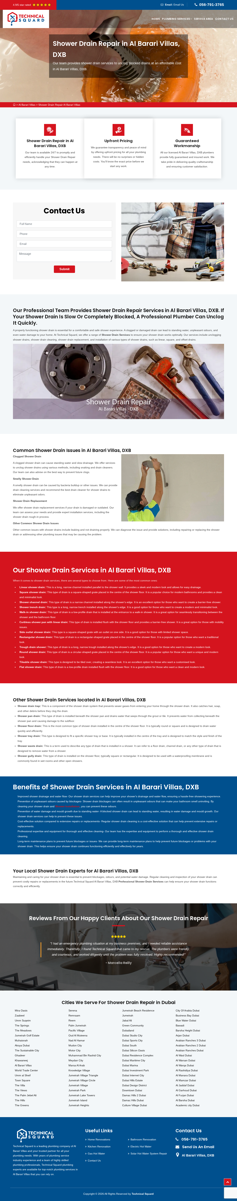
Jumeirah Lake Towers (82, 1095)
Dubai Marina (130, 1065)
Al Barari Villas (27, 104)
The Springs (22, 1025)
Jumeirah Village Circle (82, 1080)
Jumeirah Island (78, 1100)
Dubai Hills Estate (132, 1080)
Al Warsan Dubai (185, 1060)
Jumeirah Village (78, 1085)
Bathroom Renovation (143, 1139)
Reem (72, 1020)
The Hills (20, 1100)
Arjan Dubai (182, 1035)
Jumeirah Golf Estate (27, 1035)
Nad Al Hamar (77, 1040)
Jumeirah (127, 1015)
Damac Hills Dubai (133, 1100)
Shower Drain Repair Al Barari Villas (59, 104)
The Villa (20, 1085)
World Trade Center (26, 1070)
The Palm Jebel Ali (25, 1095)
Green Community (133, 1025)
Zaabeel (19, 1015)
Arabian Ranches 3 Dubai (191, 1040)
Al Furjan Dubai (185, 1095)
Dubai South (129, 1045)
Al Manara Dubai (185, 1075)
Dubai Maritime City (133, 1060)
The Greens (22, 1105)
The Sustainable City (27, 1050)
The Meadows (23, 1030)
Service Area (203, 19)
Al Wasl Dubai (184, 1055)
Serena (73, 1010)
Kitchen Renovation (99, 1146)
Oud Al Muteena (78, 1035)
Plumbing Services (176, 19)
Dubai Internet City (133, 1075)
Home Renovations (99, 1139)
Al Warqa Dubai (185, 1065)
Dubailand (128, 1030)
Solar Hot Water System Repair (149, 1153)
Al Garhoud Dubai (186, 1090)
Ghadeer (20, 1055)
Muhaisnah (21, 1040)
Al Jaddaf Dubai (185, 1085)
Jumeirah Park (77, 1090)
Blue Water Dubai (186, 1020)
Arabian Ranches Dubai (189, 1050)
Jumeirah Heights (79, 1105)
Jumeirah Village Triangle (83, 1075)
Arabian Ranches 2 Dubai (191, 1045)
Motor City (75, 1050)
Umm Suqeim (23, 1020)
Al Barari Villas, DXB (198, 1155)
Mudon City (75, 1045)
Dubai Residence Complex (137, 1055)
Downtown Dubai (132, 1090)
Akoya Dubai (22, 1045)
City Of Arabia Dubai (187, 1010)
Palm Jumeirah (77, 1025)
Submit (64, 269)
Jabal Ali (127, 1020)
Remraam (74, 1015)
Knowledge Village (79, 1070)
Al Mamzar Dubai (186, 1080)
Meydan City (76, 1060)
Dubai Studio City (132, 1035)
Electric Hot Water (141, 1146)
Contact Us (224, 19)
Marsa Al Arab (77, 1065)
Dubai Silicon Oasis (133, 1050)
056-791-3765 (211, 4)
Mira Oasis (21, 1010)
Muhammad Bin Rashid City (85, 1055)
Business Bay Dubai (187, 1015)
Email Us (178, 4)
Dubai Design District (134, 1085)
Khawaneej (21, 1060)
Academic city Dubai (187, 1105)
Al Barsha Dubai (185, 1100)
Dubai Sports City (132, 1040)
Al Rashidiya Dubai (187, 1070)
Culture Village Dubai (134, 1105)
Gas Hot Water (96, 1153)
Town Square (22, 1080)
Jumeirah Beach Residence (138, 1010)
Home (156, 19)
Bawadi (180, 1025)
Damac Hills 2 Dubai (134, 1095)
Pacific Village (77, 1030)
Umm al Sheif (23, 1075)
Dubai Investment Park (135, 1070)
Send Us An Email (198, 1146)
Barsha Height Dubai (188, 1030)
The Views (21, 1090)
